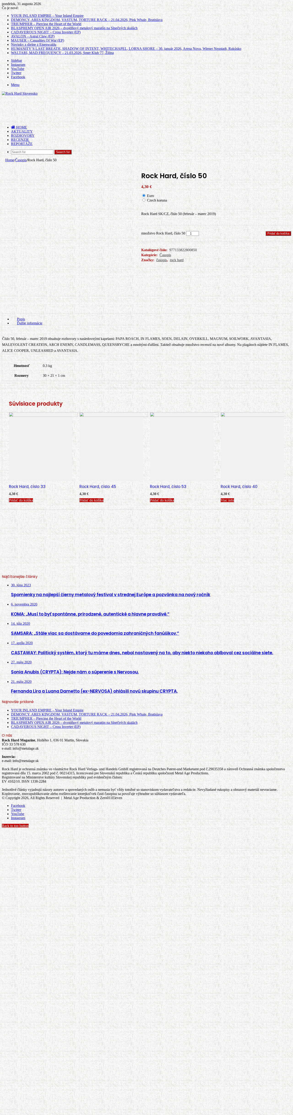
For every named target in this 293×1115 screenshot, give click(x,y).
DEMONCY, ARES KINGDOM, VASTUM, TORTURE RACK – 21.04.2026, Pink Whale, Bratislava (87, 20)
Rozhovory (23, 135)
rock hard (177, 260)
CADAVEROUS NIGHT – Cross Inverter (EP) (46, 32)
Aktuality (22, 131)
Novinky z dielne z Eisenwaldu (33, 44)
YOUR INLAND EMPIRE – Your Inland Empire (47, 16)
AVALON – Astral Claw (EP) (32, 36)
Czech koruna (157, 200)
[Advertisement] (85, 110)
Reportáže (22, 144)
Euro (150, 196)
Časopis (21, 160)
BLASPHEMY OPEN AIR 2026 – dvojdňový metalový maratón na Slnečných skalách (74, 28)
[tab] (151, 319)
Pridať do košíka (278, 233)
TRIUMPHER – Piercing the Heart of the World (46, 24)
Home (9, 160)
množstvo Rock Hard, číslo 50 (163, 233)
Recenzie (20, 140)
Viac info (227, 500)
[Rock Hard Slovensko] (20, 93)
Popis (21, 319)
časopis (161, 260)
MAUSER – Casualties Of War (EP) (37, 40)
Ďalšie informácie (29, 323)
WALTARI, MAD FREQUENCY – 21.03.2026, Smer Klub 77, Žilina (62, 53)
